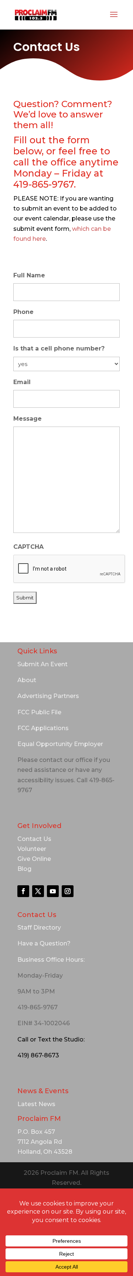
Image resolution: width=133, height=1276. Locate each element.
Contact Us (34, 838)
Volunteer (31, 848)
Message (27, 418)
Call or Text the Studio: (51, 1039)
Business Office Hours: (51, 959)
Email (22, 382)
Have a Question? (44, 943)
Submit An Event (42, 664)
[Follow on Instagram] (68, 891)
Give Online (34, 858)
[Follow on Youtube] (53, 891)
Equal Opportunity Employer (60, 744)
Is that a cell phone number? (59, 348)
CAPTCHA (28, 546)
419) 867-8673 (38, 1055)
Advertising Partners (48, 695)
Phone (23, 311)
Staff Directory (39, 927)
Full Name (29, 275)
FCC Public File (39, 712)
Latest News (36, 1104)
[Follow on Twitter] (38, 891)
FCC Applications (43, 728)
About (26, 680)
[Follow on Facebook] (23, 891)
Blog (24, 868)
